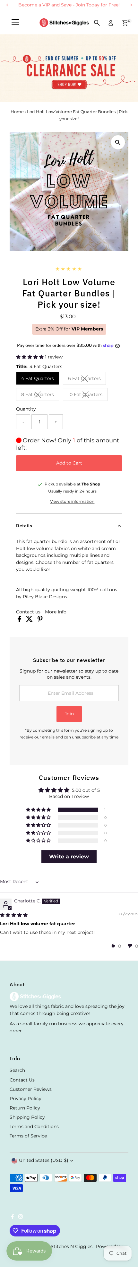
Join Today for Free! (98, 4)
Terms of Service (28, 1135)
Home (17, 111)
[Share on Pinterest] (40, 620)
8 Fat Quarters (40, 395)
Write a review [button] (69, 857)
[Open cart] (125, 23)
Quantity (26, 409)
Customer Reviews (31, 1089)
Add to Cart (69, 463)
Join (69, 713)
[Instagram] (20, 1217)
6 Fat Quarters (87, 379)
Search (17, 1070)
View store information (72, 502)
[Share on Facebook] (20, 620)
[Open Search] (97, 23)
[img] (14, 915)
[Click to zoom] (118, 142)
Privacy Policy (25, 1098)
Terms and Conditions (34, 1126)
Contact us (28, 612)
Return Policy (25, 1107)
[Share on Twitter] (30, 620)
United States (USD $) (43, 1160)
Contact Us (22, 1079)
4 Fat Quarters (37, 378)
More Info (55, 612)
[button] (30, 356)
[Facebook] (12, 1217)
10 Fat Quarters (88, 395)
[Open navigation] (15, 23)
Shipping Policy (27, 1117)
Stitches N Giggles (71, 1246)
